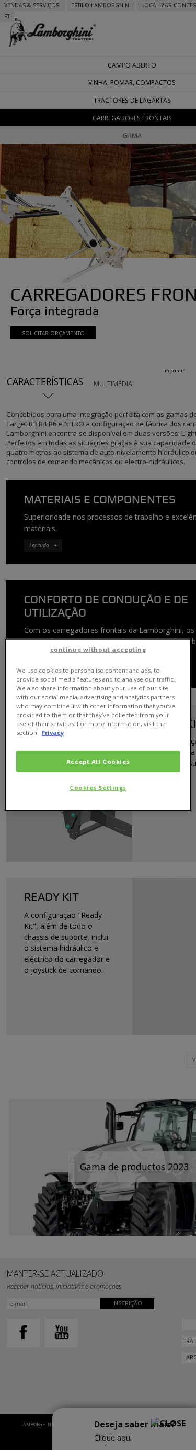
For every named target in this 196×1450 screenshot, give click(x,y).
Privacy (52, 733)
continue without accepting (98, 649)
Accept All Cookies (98, 761)
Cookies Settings (98, 788)
